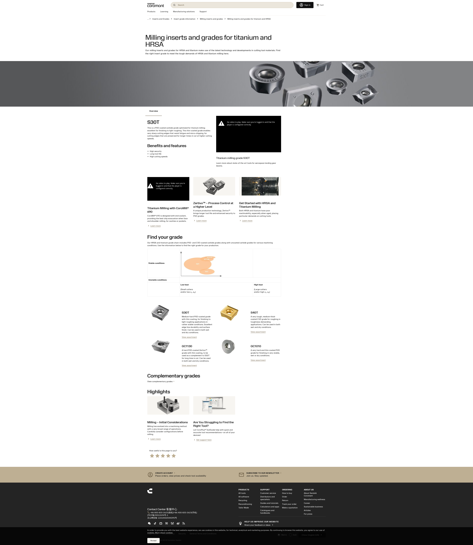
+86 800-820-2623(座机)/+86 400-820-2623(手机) (172, 512)
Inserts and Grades (160, 19)
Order (284, 497)
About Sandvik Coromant (310, 494)
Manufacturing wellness (314, 499)
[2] (157, 455)
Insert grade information (184, 19)
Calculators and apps (269, 506)
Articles (307, 510)
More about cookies (164, 533)
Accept (153, 540)
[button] (191, 475)
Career (307, 503)
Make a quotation (290, 507)
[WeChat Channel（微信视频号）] (173, 524)
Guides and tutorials (269, 503)
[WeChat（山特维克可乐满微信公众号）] (150, 524)
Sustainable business (313, 506)
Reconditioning (245, 504)
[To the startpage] (157, 5)
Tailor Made (243, 507)
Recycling (242, 500)
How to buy (287, 493)
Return (285, 500)
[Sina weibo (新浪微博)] (179, 524)
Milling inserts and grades (211, 19)
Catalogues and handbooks (267, 511)
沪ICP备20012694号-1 (157, 515)
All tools (242, 493)
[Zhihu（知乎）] (167, 524)
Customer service (268, 493)
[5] (173, 455)
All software (243, 497)
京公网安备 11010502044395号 (162, 518)
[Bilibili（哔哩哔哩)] (162, 524)
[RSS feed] (185, 524)
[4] (168, 455)
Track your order (289, 504)
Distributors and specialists (267, 498)
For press (308, 514)
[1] (152, 455)
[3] (163, 455)
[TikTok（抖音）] (156, 524)
